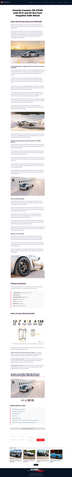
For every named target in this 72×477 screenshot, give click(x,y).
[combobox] (15, 436)
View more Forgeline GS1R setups (18, 411)
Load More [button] (36, 464)
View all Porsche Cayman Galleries (18, 409)
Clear (43, 442)
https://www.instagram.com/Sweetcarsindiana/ (27, 422)
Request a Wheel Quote (16, 418)
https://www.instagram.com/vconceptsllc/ (30, 420)
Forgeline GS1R (25, 297)
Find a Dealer (14, 415)
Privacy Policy (42, 475)
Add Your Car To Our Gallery (27, 428)
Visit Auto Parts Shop (16, 413)
